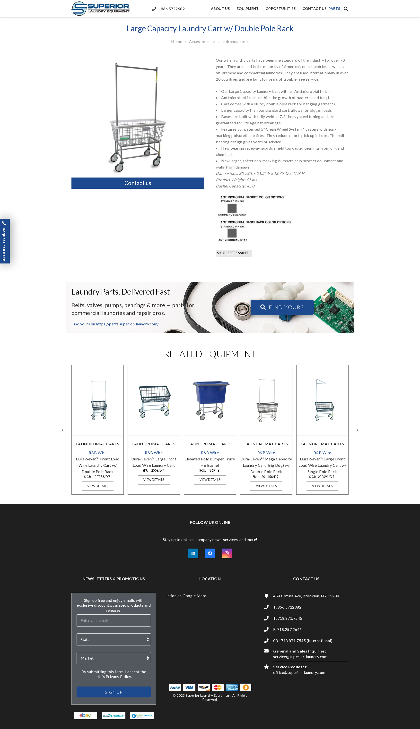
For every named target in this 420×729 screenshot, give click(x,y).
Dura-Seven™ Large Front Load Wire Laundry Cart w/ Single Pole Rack (322, 465)
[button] (233, 9)
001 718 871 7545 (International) (302, 640)
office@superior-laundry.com (299, 672)
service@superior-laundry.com (300, 656)
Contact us (137, 183)
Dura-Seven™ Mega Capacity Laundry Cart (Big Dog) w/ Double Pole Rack (266, 465)
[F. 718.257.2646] (268, 629)
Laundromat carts (233, 41)
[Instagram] (227, 553)
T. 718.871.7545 (287, 618)
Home (176, 41)
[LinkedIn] (193, 553)
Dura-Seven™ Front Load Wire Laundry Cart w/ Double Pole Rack (98, 465)
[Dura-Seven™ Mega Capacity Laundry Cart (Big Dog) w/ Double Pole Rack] (266, 400)
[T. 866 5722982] (268, 607)
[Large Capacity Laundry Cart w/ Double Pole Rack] (138, 55)
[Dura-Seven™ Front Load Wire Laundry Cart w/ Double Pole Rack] (98, 400)
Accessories (200, 41)
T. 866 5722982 (287, 607)
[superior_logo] (100, 8)
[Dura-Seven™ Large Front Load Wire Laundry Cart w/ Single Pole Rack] (322, 400)
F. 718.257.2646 (287, 629)
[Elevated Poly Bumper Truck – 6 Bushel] (210, 400)
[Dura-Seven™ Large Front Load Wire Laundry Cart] (154, 400)
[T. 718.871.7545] (268, 618)
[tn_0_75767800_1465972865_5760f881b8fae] (85, 715)
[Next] (357, 430)
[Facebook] (210, 553)
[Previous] (63, 430)
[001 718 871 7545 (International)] (268, 640)
